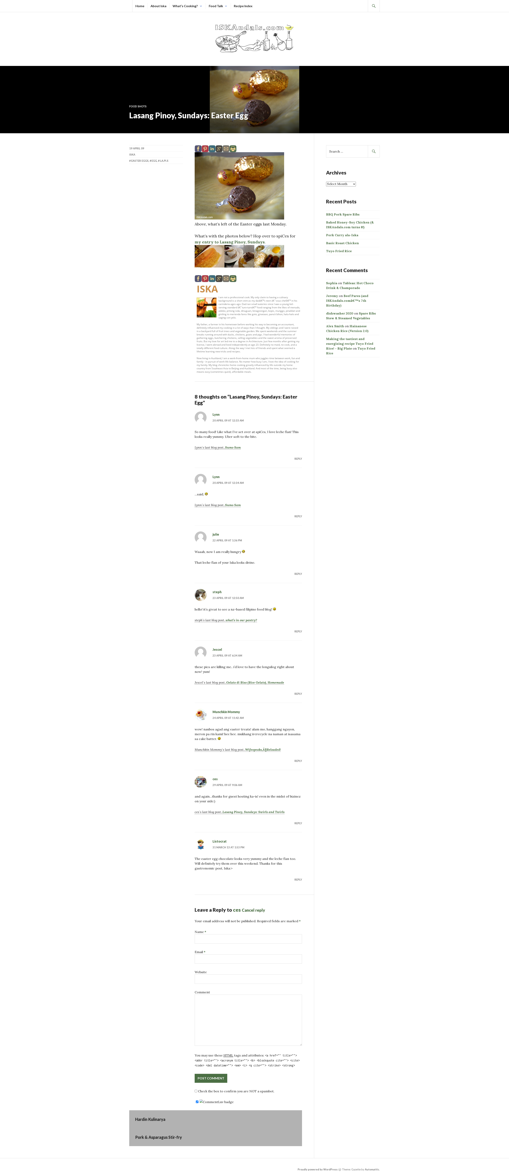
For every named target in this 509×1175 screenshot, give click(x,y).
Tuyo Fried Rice (339, 251)
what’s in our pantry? (241, 620)
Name (200, 932)
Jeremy (332, 296)
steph (217, 592)
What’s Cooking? (185, 6)
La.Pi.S (164, 160)
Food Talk (216, 6)
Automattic (372, 1169)
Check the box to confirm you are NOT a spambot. (235, 1091)
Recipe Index (243, 6)
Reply (298, 458)
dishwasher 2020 (339, 313)
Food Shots (138, 106)
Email (200, 952)
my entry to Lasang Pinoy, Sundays (230, 241)
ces (215, 779)
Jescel (217, 649)
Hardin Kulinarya (150, 1119)
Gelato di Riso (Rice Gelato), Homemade (255, 682)
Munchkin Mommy (226, 712)
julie (216, 534)
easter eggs (140, 160)
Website (201, 972)
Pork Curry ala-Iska (342, 235)
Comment (202, 992)
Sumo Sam (233, 447)
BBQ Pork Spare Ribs (342, 214)
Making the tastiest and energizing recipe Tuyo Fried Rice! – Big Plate (349, 343)
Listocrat (220, 841)
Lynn (216, 414)
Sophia (331, 283)
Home (139, 6)
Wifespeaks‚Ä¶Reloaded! (263, 750)
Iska (207, 288)
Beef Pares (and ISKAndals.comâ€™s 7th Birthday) (347, 300)
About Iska (158, 6)
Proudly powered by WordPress (318, 1169)
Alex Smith (335, 326)
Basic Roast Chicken (342, 243)
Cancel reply (253, 910)
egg (154, 160)
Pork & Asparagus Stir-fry (158, 1137)
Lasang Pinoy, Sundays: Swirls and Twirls (253, 812)
